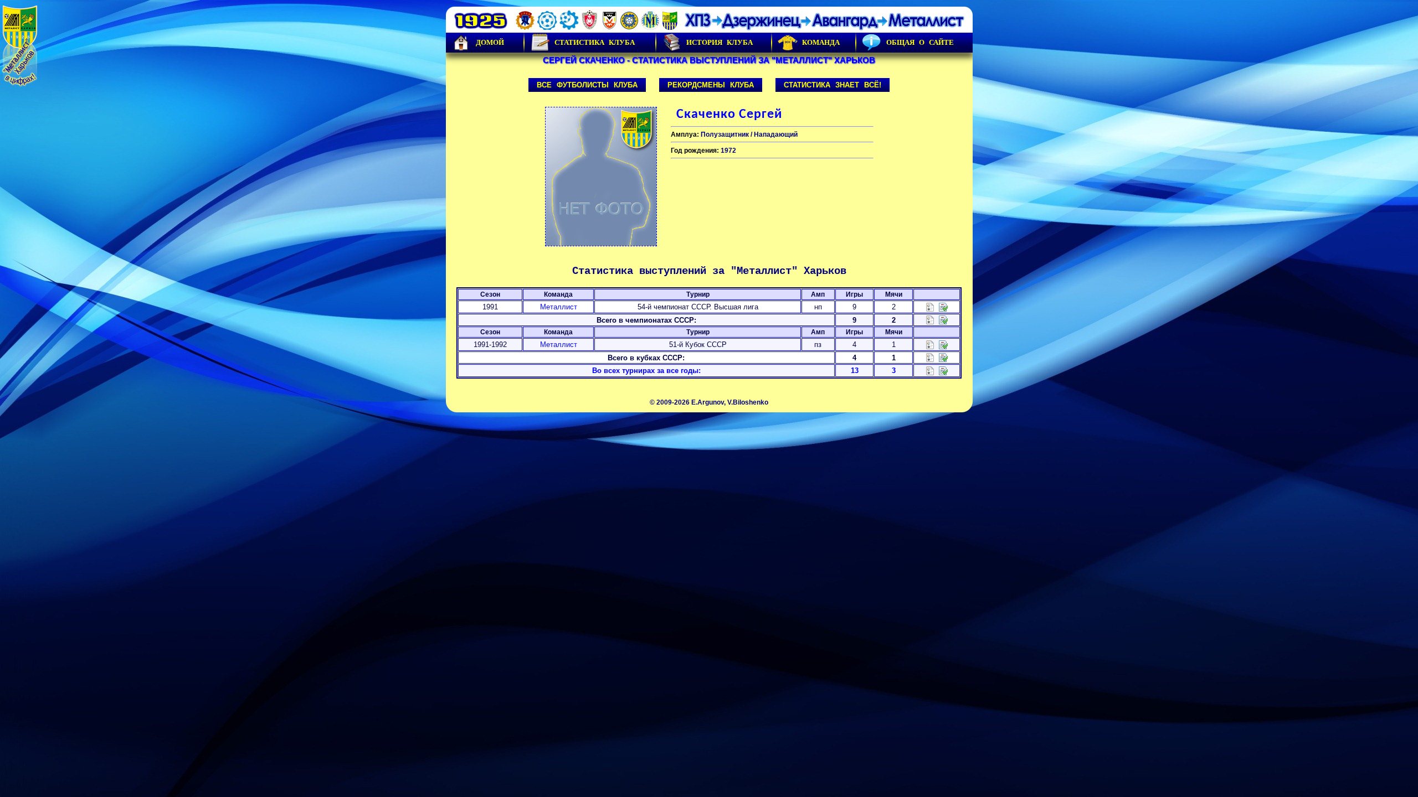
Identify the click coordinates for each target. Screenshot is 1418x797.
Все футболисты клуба (587, 85)
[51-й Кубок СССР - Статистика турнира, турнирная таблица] (930, 344)
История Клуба (719, 42)
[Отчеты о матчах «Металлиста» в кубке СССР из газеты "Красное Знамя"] (943, 344)
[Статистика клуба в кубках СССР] (930, 357)
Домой (490, 42)
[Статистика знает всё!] (930, 370)
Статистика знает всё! (832, 85)
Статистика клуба (594, 42)
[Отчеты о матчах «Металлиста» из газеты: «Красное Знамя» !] (943, 306)
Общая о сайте (920, 42)
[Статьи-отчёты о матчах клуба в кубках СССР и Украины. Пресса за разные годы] (943, 357)
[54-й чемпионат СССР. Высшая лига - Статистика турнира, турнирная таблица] (930, 306)
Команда (821, 42)
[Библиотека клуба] (943, 370)
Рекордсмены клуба (710, 85)
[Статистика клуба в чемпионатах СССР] (930, 319)
